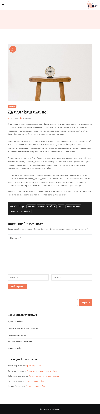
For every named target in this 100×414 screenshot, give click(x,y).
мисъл (61, 206)
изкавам (41, 206)
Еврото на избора (15, 321)
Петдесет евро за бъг (17, 335)
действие (31, 206)
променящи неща (73, 206)
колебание (51, 206)
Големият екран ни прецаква (20, 341)
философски (25, 211)
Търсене (86, 302)
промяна (14, 211)
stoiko (15, 118)
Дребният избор (15, 348)
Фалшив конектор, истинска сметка (23, 328)
